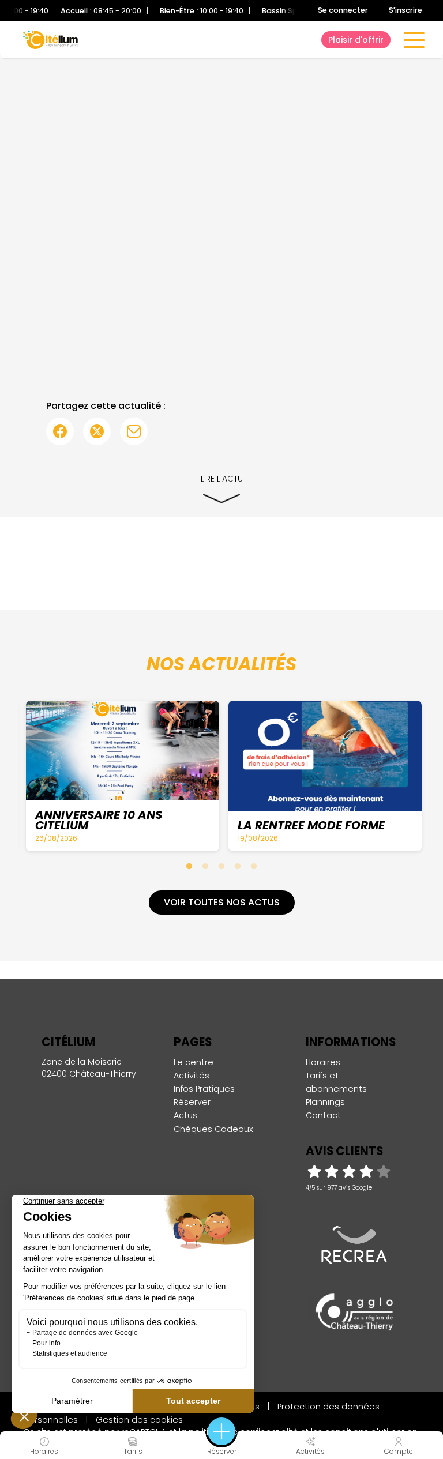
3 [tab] (221, 866)
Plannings (325, 1102)
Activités (191, 1075)
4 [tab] (237, 866)
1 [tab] (189, 866)
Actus (185, 1115)
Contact (323, 1115)
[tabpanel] (122, 776)
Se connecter (343, 10)
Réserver (192, 1102)
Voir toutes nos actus (222, 902)
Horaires (323, 1062)
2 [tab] (205, 866)
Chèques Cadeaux (213, 1129)
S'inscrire (405, 10)
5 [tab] (254, 866)
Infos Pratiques (204, 1089)
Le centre (193, 1062)
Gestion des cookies (139, 1420)
